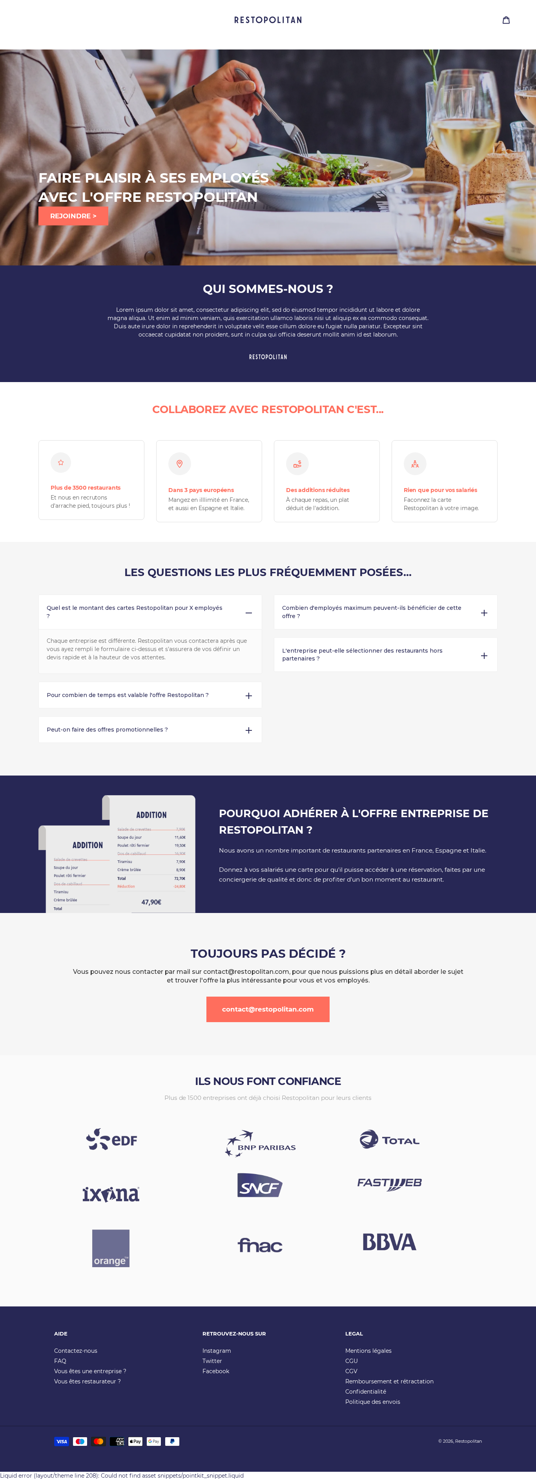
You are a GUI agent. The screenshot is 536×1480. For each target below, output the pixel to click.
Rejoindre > (73, 216)
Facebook (215, 1371)
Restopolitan (468, 1441)
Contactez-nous (75, 1350)
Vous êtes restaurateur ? (87, 1381)
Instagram (216, 1350)
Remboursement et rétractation (389, 1381)
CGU (351, 1361)
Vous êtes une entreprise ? (90, 1371)
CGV (351, 1371)
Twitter (212, 1361)
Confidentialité (365, 1391)
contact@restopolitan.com (268, 1009)
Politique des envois (372, 1401)
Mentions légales (368, 1350)
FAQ (60, 1361)
